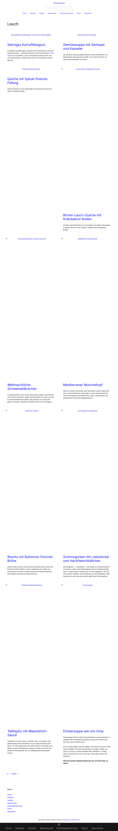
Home (25, 13)
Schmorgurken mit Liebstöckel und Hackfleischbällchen (86, 559)
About (79, 13)
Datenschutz (75, 820)
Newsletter (88, 13)
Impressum (66, 820)
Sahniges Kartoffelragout (26, 45)
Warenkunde (52, 13)
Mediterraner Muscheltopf (83, 385)
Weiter (15, 774)
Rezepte (33, 13)
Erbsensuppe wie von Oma (83, 731)
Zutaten (41, 13)
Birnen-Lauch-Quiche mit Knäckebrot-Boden (82, 217)
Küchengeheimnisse (66, 13)
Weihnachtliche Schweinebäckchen (22, 387)
